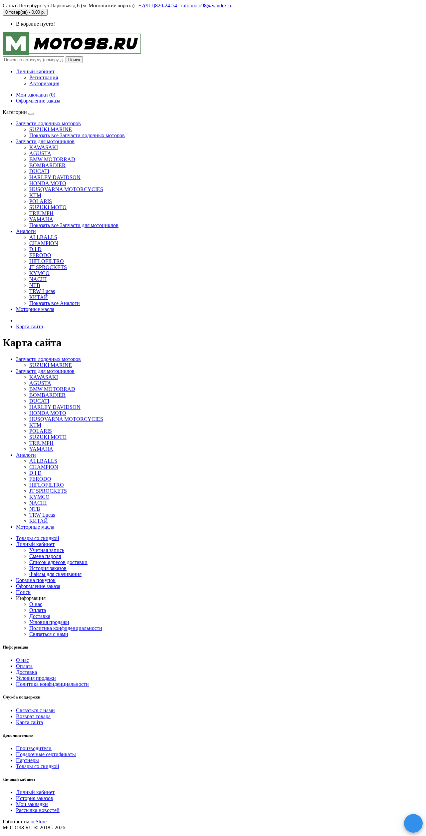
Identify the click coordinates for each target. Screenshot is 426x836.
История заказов (48, 568)
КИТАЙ (38, 297)
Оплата (37, 610)
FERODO (40, 255)
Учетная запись (46, 550)
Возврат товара (33, 716)
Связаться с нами (48, 634)
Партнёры (27, 760)
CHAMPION (43, 243)
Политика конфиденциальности (65, 628)
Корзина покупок (36, 580)
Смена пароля (45, 556)
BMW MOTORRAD (52, 159)
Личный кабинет (35, 544)
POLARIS (40, 201)
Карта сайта (29, 326)
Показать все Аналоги (54, 303)
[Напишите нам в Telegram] (413, 823)
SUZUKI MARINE (50, 129)
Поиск (74, 59)
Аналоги (26, 231)
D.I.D (35, 249)
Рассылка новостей (38, 810)
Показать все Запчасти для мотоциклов (73, 225)
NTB (34, 285)
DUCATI (39, 171)
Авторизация (44, 83)
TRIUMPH (41, 213)
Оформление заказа (38, 586)
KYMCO (39, 273)
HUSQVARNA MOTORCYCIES (66, 189)
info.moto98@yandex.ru (207, 5)
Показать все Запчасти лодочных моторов (77, 135)
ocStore (39, 821)
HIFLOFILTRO (46, 261)
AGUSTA (40, 153)
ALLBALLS (43, 237)
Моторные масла (35, 309)
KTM (35, 195)
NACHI (38, 279)
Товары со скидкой (37, 538)
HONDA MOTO (47, 183)
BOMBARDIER (47, 165)
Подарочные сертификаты (46, 754)
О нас (35, 604)
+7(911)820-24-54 (157, 5)
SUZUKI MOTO (48, 207)
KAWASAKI (43, 147)
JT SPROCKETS (48, 267)
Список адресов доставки (58, 562)
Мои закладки (32, 804)
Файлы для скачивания (55, 574)
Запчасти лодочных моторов (48, 123)
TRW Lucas (42, 291)
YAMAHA (41, 219)
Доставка (39, 616)
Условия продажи (49, 622)
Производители (34, 748)
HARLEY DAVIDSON (55, 177)
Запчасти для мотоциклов (45, 141)
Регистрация (43, 77)
